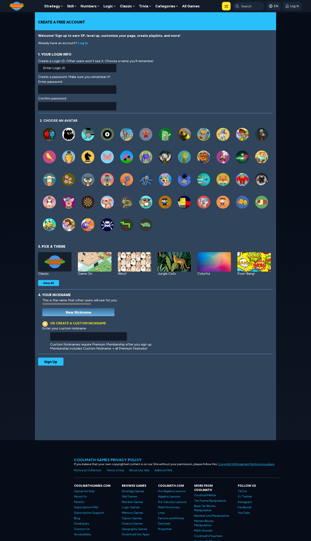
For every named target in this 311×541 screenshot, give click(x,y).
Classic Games (132, 518)
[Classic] (55, 262)
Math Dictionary (169, 507)
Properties (165, 529)
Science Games (132, 523)
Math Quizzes (203, 530)
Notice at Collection (87, 470)
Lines (161, 513)
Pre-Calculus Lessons (172, 502)
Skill (70, 6)
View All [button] (48, 283)
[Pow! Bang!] (254, 262)
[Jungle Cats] (174, 262)
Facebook (244, 507)
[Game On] (94, 262)
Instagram (245, 502)
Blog (77, 518)
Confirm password (52, 98)
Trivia (143, 6)
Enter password (50, 82)
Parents (79, 502)
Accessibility (82, 534)
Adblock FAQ (163, 470)
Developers (81, 523)
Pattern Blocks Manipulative (204, 523)
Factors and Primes (171, 518)
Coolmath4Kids (205, 495)
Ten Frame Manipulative (210, 501)
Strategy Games (133, 491)
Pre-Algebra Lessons (172, 491)
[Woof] (134, 262)
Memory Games (132, 513)
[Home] (17, 6)
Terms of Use (115, 470)
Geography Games (134, 529)
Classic (126, 6)
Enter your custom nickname (64, 328)
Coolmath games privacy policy (108, 460)
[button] (226, 6)
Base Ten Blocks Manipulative (205, 508)
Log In (83, 43)
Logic (108, 6)
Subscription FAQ (86, 507)
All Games (191, 6)
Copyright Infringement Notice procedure (246, 464)
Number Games (132, 502)
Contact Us (82, 529)
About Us (80, 496)
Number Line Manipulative (211, 516)
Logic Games (131, 507)
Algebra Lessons (169, 496)
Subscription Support (89, 513)
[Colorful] (214, 262)
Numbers (88, 6)
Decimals (164, 523)
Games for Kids (84, 491)
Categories (165, 6)
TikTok (242, 491)
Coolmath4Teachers (208, 536)
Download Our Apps (136, 534)
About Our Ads (139, 470)
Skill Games (129, 496)
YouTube (244, 513)
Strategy (52, 6)
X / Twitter (245, 496)
